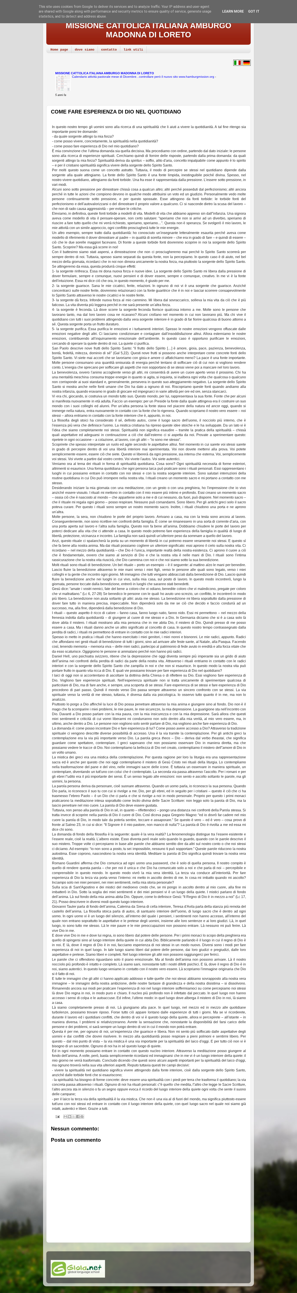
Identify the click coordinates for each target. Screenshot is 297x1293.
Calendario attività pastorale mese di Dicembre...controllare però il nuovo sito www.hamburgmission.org (143, 76)
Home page (59, 50)
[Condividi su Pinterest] (82, 1116)
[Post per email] (57, 1116)
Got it (253, 11)
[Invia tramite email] (65, 1116)
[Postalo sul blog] (69, 1116)
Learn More (233, 11)
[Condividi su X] (74, 1116)
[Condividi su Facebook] (78, 1116)
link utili (133, 50)
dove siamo (84, 50)
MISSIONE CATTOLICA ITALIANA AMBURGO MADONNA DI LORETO (148, 30)
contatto (109, 50)
